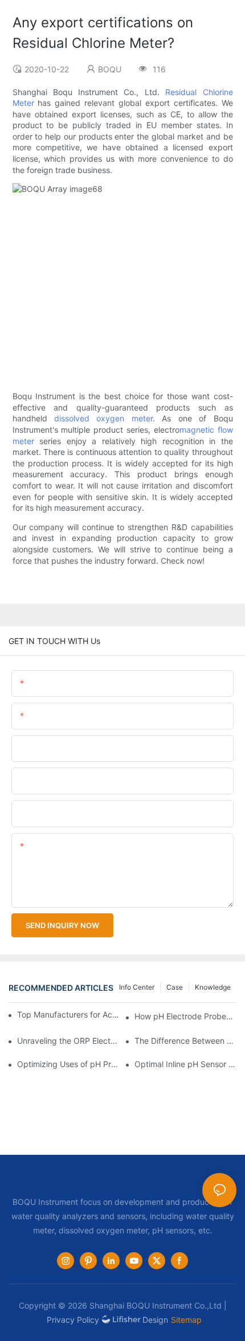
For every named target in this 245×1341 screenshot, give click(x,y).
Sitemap (186, 1319)
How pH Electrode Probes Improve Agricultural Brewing (185, 1016)
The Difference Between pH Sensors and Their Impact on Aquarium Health (185, 1040)
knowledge (213, 987)
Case (174, 987)
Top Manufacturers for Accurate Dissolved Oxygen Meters (69, 1014)
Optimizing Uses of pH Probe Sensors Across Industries (68, 1064)
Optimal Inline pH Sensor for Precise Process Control (185, 1064)
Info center (136, 987)
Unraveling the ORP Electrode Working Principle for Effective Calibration (68, 1040)
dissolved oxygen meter (103, 418)
